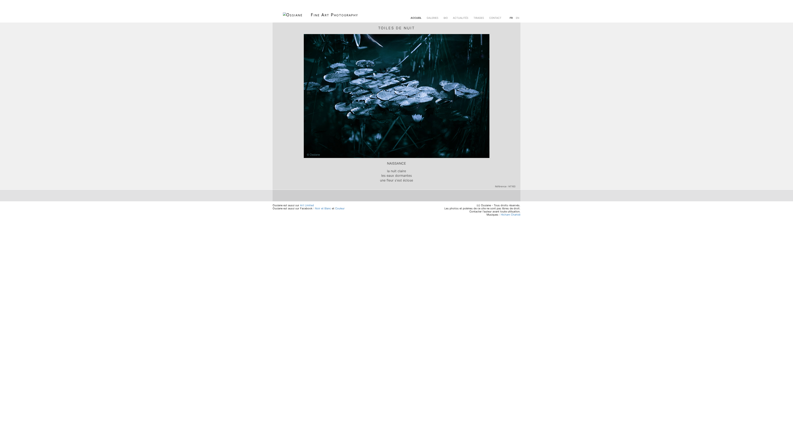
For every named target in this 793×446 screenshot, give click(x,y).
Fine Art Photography (334, 14)
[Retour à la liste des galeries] (279, 27)
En (517, 17)
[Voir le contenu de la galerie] (513, 27)
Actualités (460, 17)
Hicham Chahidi (510, 214)
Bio (446, 17)
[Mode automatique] (504, 27)
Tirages (479, 17)
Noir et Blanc (323, 208)
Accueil (416, 17)
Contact (495, 17)
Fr (511, 17)
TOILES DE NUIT (396, 28)
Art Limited (307, 205)
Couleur (340, 208)
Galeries (432, 17)
